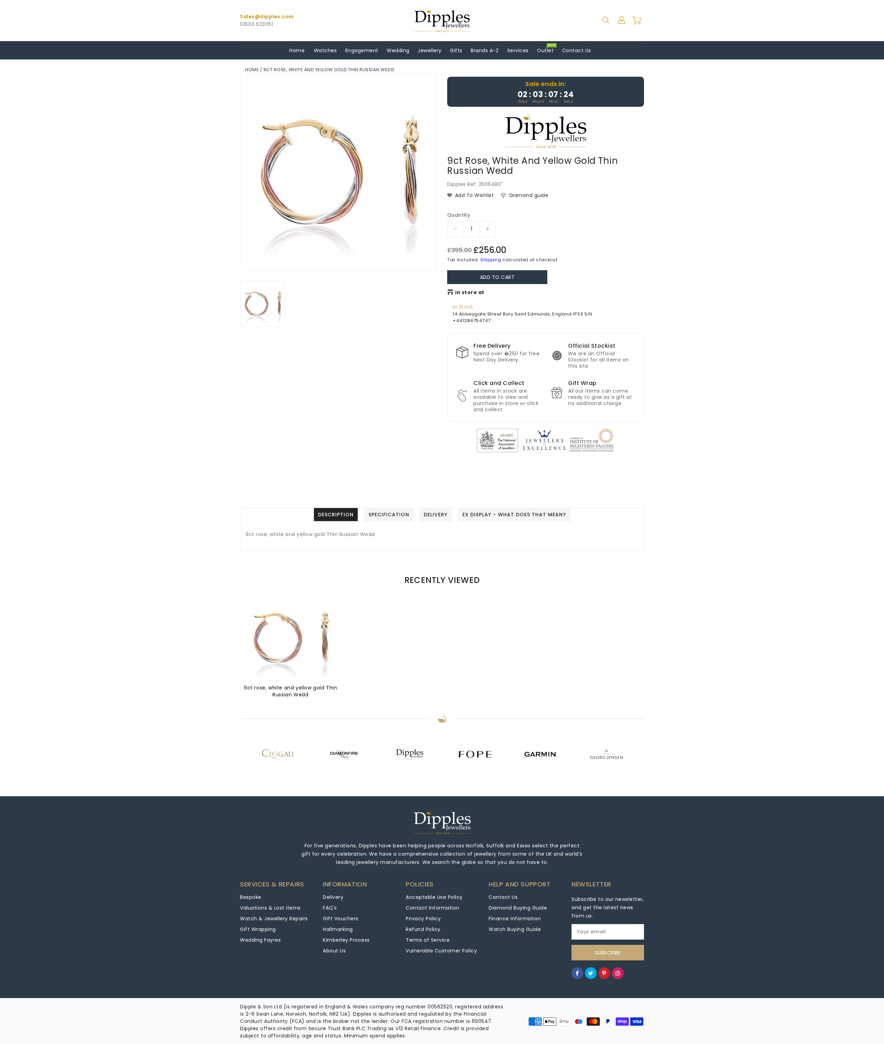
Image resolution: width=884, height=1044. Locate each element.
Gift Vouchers (340, 918)
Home (252, 69)
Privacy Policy (423, 918)
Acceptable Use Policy (434, 897)
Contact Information (433, 907)
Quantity (458, 215)
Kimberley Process (346, 940)
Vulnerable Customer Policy (441, 950)
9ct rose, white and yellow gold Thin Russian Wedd (290, 691)
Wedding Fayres (260, 940)
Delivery (333, 897)
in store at (469, 292)
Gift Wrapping (258, 929)
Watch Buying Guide (515, 929)
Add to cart (497, 277)
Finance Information (515, 918)
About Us (334, 950)
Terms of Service (428, 940)
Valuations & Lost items (270, 907)
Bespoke (250, 897)
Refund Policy (423, 929)
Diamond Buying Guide (518, 907)
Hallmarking (338, 929)
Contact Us (503, 897)
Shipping (490, 260)
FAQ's (330, 907)
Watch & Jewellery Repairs (274, 918)
